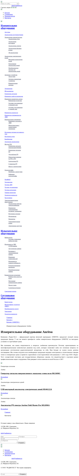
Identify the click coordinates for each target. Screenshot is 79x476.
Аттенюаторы (8, 88)
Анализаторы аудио (14, 39)
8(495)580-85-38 (6, 5)
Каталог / (10, 320)
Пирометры (11, 219)
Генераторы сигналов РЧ (14, 151)
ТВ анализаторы (13, 52)
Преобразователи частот (12, 309)
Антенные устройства (11, 75)
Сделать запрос (6, 7)
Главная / (10, 317)
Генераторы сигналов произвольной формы (14, 146)
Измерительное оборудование (9, 26)
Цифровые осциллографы (12, 175)
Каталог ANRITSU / (13, 322)
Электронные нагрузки (15, 226)
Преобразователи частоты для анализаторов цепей (14, 69)
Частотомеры (8, 198)
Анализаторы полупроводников (14, 35)
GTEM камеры (12, 246)
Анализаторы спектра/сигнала (13, 37)
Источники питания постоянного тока (14, 133)
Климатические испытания (12, 275)
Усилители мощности (11, 195)
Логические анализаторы (12, 141)
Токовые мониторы (10, 192)
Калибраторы (8, 139)
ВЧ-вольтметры (9, 91)
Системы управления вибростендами (14, 240)
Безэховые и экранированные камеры (13, 252)
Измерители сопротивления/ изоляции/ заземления (14, 209)
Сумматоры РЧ (12, 164)
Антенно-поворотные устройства (14, 80)
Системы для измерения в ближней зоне (15, 104)
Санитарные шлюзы (10, 291)
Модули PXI (8, 144)
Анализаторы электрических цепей (13, 57)
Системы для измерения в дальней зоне (15, 108)
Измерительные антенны (13, 84)
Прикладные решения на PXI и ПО (14, 157)
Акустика (7, 32)
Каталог (7, 13)
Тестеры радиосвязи (10, 190)
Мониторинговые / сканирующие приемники (13, 127)
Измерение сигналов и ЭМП (15, 122)
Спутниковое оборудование (8, 296)
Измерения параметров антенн (13, 99)
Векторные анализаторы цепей (15, 60)
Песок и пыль (12, 285)
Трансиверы (8, 311)
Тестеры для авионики (11, 187)
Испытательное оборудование (9, 232)
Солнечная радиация (14, 288)
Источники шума (10, 136)
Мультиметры (12, 216)
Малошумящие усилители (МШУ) (12, 305)
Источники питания (14, 214)
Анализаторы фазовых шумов (14, 49)
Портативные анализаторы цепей (14, 64)
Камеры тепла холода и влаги (15, 277)
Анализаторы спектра (14, 46)
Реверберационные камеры (13, 270)
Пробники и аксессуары (15, 171)
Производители (10, 16)
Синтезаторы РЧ (13, 161)
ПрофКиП (7, 179)
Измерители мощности (11, 112)
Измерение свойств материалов (14, 96)
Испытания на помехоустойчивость (14, 262)
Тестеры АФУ (8, 185)
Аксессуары (11, 76)
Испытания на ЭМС (10, 244)
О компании (9, 14)
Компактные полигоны (15, 100)
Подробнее (4, 377)
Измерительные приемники (13, 119)
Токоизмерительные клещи (14, 222)
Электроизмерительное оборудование (11, 201)
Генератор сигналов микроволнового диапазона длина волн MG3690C (30, 373)
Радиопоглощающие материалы (14, 266)
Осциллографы (9, 170)
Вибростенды (8, 237)
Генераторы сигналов (11, 94)
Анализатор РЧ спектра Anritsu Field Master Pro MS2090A (25, 405)
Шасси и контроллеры (14, 166)
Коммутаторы (8, 302)
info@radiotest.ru (17, 5)
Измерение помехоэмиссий (13, 258)
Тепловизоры (8, 182)
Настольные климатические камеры (15, 281)
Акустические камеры (14, 248)
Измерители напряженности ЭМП (13, 116)
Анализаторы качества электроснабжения (14, 204)
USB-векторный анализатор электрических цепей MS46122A (26, 389)
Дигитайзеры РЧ (13, 154)
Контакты (8, 18)
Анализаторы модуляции (12, 42)
